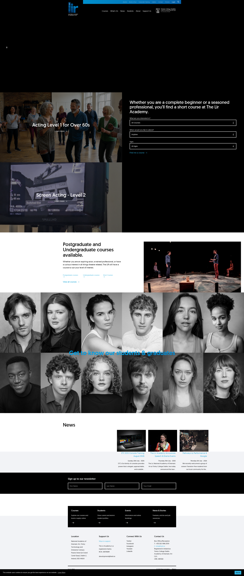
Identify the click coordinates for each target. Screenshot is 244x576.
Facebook (130, 544)
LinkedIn (129, 551)
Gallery (154, 2)
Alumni (125, 2)
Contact (160, 2)
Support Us (147, 11)
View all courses (70, 282)
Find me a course (137, 153)
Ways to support (104, 541)
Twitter (129, 541)
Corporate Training (144, 2)
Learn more (60, 131)
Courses (105, 11)
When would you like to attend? (142, 130)
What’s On (114, 11)
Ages (131, 142)
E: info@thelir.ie (159, 546)
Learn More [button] (61, 572)
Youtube (129, 549)
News (122, 11)
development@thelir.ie (107, 556)
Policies (167, 2)
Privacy (174, 569)
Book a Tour (132, 2)
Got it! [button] (238, 572)
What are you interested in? (140, 118)
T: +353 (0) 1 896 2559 (161, 544)
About (138, 11)
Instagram (130, 546)
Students (130, 11)
